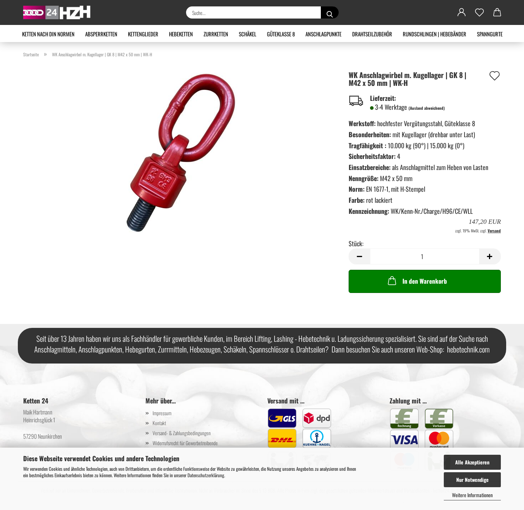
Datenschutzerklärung (205, 475)
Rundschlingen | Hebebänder (434, 34)
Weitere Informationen (472, 495)
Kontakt (159, 423)
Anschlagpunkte (323, 34)
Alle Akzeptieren (472, 462)
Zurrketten (216, 34)
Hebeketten (181, 34)
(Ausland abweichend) (427, 108)
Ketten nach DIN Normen (48, 34)
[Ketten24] (59, 12)
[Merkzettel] (479, 12)
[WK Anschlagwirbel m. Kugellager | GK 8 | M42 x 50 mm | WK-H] (180, 151)
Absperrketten (101, 34)
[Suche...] (330, 12)
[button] (462, 12)
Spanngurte (490, 34)
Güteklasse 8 (281, 34)
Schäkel (247, 34)
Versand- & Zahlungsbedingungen (182, 433)
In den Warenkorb (424, 281)
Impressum (162, 413)
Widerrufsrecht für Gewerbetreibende (185, 443)
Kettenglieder (143, 34)
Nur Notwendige (472, 479)
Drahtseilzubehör (372, 34)
